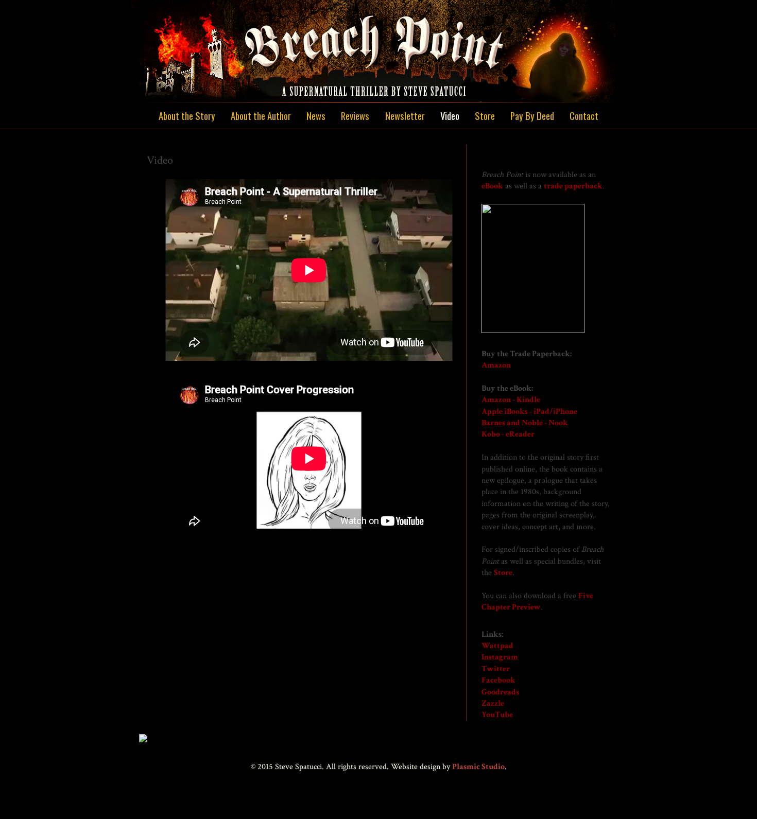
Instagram (499, 657)
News (315, 116)
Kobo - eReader (508, 434)
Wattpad (497, 645)
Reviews (355, 116)
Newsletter (405, 116)
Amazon (496, 365)
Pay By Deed (532, 116)
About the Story (187, 116)
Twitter (495, 669)
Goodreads (500, 692)
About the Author (261, 116)
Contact (584, 116)
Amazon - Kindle (510, 399)
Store (485, 116)
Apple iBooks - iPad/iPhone (529, 411)
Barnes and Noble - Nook (524, 422)
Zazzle (492, 703)
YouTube (497, 714)
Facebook (498, 680)
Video (449, 116)
